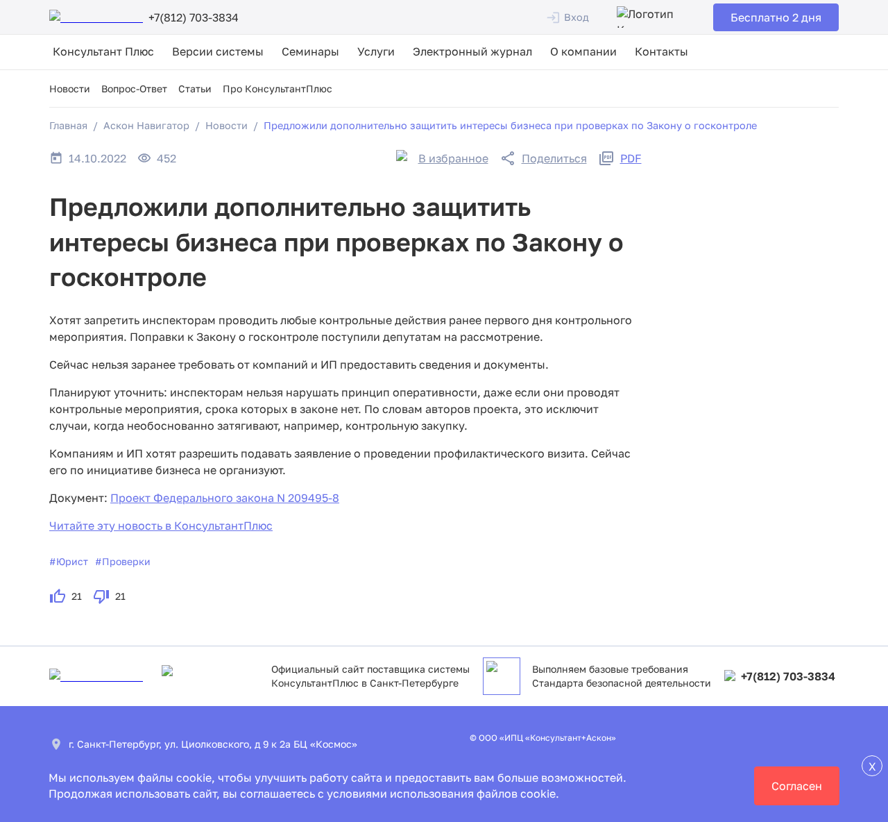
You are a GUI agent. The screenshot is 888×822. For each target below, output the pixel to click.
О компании (583, 51)
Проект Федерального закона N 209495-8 (224, 498)
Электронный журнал (472, 51)
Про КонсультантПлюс (277, 88)
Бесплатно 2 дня (776, 17)
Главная (68, 125)
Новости (69, 88)
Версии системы (218, 51)
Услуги (376, 51)
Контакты (661, 51)
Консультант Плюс (103, 51)
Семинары (310, 51)
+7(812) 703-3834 (788, 676)
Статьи (195, 88)
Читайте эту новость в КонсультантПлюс (161, 525)
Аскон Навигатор (146, 125)
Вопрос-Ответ (134, 88)
